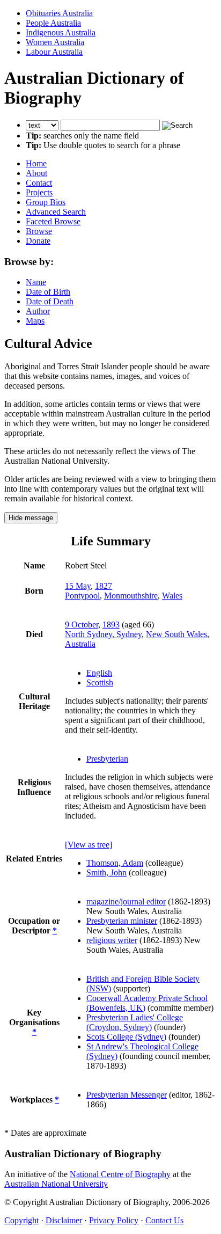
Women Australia (55, 42)
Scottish (99, 682)
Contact (39, 182)
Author (38, 311)
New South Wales (176, 634)
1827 (103, 585)
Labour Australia (54, 51)
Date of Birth (48, 291)
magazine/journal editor (126, 901)
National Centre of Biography (120, 1174)
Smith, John (106, 872)
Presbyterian (107, 758)
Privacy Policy (113, 1220)
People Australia (53, 22)
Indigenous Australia (60, 32)
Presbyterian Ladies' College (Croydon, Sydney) (134, 1022)
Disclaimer (64, 1220)
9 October (81, 624)
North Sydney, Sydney (103, 634)
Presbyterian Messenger (126, 1094)
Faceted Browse (53, 221)
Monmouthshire (131, 595)
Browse (39, 231)
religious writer (111, 940)
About (36, 173)
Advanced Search (56, 211)
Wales (172, 595)
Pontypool (82, 595)
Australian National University (56, 1183)
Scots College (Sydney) (126, 1036)
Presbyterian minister (121, 920)
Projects (39, 192)
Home (36, 163)
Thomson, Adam (114, 862)
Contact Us (164, 1220)
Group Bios (45, 202)
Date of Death (49, 301)
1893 (111, 624)
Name (36, 282)
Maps (35, 320)
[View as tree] (88, 844)
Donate (38, 240)
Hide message (31, 518)
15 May (78, 585)
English (99, 672)
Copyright (21, 1220)
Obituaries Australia (59, 13)
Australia (80, 643)
